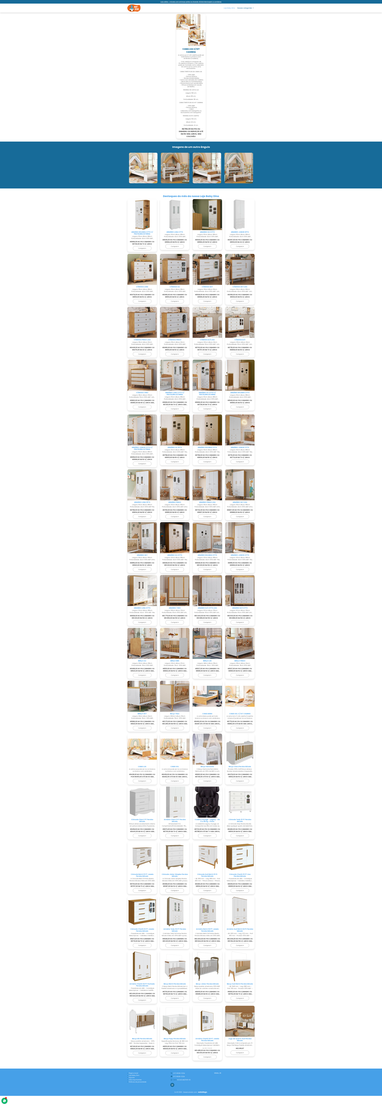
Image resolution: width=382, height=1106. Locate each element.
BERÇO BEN (174, 661)
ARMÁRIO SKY (142, 555)
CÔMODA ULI (175, 287)
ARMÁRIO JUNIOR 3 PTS (240, 447)
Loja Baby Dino (229, 8)
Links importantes (135, 1080)
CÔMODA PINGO (174, 340)
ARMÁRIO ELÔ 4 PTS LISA (207, 608)
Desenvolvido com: (190, 1092)
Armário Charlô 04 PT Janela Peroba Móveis (207, 1040)
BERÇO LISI (207, 661)
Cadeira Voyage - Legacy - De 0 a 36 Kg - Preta (207, 820)
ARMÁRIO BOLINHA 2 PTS (239, 392)
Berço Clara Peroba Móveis (240, 766)
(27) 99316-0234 (178, 1073)
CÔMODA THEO (142, 392)
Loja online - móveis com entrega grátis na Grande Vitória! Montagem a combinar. (191, 2)
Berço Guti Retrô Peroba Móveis (240, 984)
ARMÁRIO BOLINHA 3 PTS (207, 447)
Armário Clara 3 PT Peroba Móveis (175, 820)
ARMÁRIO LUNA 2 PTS (174, 232)
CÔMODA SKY (207, 287)
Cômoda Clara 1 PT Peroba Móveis (142, 820)
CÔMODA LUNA (142, 287)
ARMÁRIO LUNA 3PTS (142, 502)
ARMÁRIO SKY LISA (240, 502)
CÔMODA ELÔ (239, 340)
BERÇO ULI (142, 661)
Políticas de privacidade (137, 1082)
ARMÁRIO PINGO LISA (207, 502)
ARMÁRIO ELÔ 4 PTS (240, 608)
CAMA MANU (207, 714)
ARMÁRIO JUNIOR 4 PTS (240, 555)
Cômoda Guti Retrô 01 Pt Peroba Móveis (207, 875)
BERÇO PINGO (239, 661)
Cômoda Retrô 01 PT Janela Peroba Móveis (142, 875)
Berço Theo (174, 714)
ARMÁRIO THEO (175, 608)
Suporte (131, 1077)
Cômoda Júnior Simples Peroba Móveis (175, 875)
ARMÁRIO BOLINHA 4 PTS (207, 555)
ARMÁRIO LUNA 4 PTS (142, 608)
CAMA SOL (175, 766)
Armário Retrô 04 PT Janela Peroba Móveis (207, 930)
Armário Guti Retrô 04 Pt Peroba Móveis (240, 930)
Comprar (141, 248)
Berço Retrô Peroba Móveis (175, 984)
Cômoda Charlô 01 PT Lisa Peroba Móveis (239, 875)
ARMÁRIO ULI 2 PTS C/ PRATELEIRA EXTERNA (207, 393)
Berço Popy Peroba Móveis (175, 1039)
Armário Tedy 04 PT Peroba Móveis (174, 930)
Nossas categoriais (245, 8)
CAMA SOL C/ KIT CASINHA (239, 714)
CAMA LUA (142, 766)
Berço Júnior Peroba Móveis (207, 984)
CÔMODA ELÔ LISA (207, 340)
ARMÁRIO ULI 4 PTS (174, 555)
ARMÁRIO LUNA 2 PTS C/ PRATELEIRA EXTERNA (174, 393)
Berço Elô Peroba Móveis (142, 1039)
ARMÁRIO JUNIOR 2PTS (240, 232)
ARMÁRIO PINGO (174, 502)
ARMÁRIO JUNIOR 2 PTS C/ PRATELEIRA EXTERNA (142, 448)
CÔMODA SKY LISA (239, 287)
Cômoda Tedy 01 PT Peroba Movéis (240, 820)
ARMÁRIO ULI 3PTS (175, 447)
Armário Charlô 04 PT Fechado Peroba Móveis (142, 985)
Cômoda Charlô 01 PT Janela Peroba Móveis (142, 930)
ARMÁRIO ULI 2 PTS (207, 232)
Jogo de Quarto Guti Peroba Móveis (239, 1040)
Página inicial (133, 1073)
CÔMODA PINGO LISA (142, 340)
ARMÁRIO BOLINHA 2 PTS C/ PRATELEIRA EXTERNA (142, 233)
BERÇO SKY (142, 714)
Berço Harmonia (207, 766)
